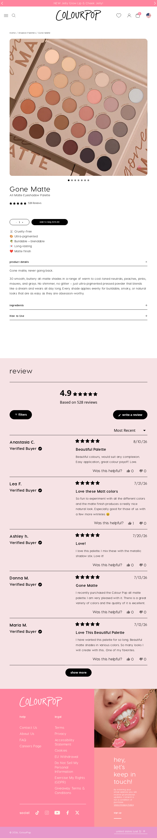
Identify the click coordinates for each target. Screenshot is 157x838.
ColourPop (25, 832)
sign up (118, 813)
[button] (69, 180)
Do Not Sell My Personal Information (66, 767)
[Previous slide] (2, 3)
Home (13, 33)
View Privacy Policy (124, 805)
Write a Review (134, 416)
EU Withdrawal (66, 757)
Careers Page (30, 746)
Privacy (61, 734)
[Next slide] (155, 3)
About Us (27, 734)
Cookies (61, 750)
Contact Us (28, 727)
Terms (59, 727)
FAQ (23, 740)
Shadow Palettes (27, 33)
